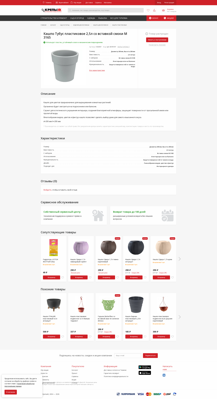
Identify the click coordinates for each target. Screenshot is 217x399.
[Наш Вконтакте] (164, 375)
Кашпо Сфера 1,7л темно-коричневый (108, 260)
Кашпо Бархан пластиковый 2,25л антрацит (133, 318)
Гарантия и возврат (111, 373)
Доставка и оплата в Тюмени (115, 370)
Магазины (108, 2)
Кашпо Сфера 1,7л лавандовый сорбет (78, 260)
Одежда (91, 18)
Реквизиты (45, 380)
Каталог (75, 370)
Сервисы (98, 2)
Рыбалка (102, 18)
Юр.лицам (77, 2)
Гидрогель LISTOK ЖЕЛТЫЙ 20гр (50, 260)
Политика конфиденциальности (116, 376)
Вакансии (44, 376)
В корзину (51, 277)
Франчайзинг (63, 2)
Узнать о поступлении (157, 40)
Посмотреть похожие (157, 45)
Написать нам (167, 368)
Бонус (155, 18)
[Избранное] (148, 10)
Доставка (89, 2)
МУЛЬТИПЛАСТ (124, 47)
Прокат (74, 373)
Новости (44, 373)
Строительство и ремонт (54, 18)
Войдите (47, 190)
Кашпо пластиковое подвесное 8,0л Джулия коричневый (162, 318)
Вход (159, 2)
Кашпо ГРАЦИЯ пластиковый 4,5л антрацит (50, 318)
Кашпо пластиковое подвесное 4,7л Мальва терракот (80, 318)
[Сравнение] (154, 10)
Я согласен (10, 392)
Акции (170, 18)
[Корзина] (163, 10)
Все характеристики (97, 70)
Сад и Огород (77, 18)
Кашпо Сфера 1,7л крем (162, 259)
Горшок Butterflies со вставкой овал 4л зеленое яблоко (108, 318)
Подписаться (150, 355)
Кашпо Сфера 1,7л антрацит (132, 260)
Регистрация (169, 2)
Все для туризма (118, 18)
